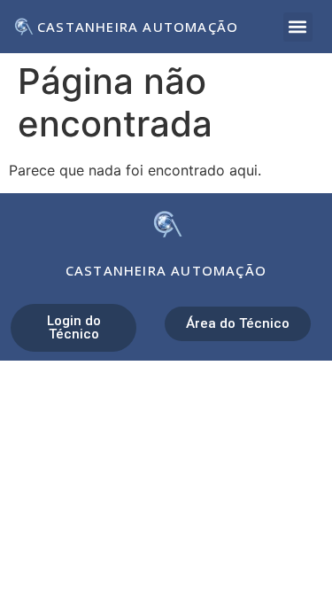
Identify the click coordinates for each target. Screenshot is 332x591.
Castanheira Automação (137, 26)
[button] (298, 27)
